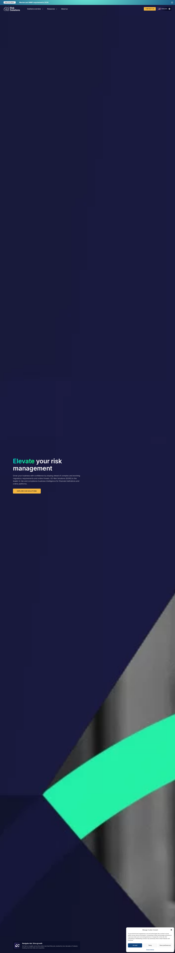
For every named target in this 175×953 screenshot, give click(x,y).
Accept (135, 945)
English (164, 8)
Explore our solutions (27, 491)
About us (64, 9)
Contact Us (149, 8)
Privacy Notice (150, 949)
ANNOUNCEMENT (10, 2)
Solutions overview (34, 9)
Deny (150, 945)
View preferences (165, 945)
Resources (51, 9)
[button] (171, 930)
